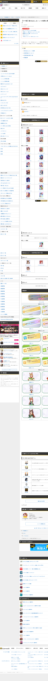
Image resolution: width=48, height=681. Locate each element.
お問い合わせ (35, 648)
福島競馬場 (3, 291)
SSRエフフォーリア (26, 36)
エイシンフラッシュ (41, 160)
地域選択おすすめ (4, 123)
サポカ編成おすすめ (4, 120)
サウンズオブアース (28, 190)
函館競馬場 (3, 288)
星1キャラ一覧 (3, 255)
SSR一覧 (2, 265)
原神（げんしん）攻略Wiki (15, 661)
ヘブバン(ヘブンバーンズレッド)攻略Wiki (35, 663)
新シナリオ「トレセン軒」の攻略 (7, 118)
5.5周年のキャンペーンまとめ (6, 76)
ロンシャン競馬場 (4, 314)
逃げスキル (31, 406)
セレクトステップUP (36, 32)
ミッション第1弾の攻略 (5, 78)
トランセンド (28, 168)
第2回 (2, 151)
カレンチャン (41, 143)
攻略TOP (3, 8)
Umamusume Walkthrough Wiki (7, 319)
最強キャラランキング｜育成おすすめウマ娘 (9, 175)
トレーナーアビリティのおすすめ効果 (29, 30)
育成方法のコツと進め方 (5, 180)
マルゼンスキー (41, 168)
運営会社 (41, 648)
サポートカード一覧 (4, 260)
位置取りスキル (31, 367)
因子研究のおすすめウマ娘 (5, 108)
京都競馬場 (3, 304)
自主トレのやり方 (4, 105)
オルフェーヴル (41, 183)
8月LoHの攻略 (3, 141)
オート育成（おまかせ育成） (6, 125)
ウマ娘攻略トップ (4, 66)
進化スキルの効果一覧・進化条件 (7, 278)
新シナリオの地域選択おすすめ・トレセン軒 (11, 28)
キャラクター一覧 (4, 229)
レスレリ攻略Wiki (14, 669)
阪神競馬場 (3, 306)
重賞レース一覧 (3, 283)
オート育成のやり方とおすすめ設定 (7, 188)
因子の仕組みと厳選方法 (5, 218)
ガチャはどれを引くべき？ (5, 183)
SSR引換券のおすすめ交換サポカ (7, 200)
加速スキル (31, 355)
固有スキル (31, 328)
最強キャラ (44, 8)
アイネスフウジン (41, 198)
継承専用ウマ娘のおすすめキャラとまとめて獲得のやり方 (11, 34)
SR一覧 (2, 268)
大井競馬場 (3, 311)
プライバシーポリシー (20, 648)
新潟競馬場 (3, 293)
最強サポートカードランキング (8, 37)
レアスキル (31, 316)
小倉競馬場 (3, 309)
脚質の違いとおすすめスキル (6, 224)
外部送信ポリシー (29, 648)
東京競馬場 (3, 296)
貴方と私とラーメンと (5, 136)
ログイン (46, 1)
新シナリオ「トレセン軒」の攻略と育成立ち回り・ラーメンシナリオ (11, 31)
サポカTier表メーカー (7, 40)
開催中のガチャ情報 (26, 33)
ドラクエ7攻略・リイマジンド (16, 654)
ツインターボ (41, 135)
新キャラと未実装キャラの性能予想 (7, 190)
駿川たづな (28, 135)
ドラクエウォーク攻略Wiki (15, 658)
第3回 (2, 154)
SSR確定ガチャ (3, 113)
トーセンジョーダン (28, 160)
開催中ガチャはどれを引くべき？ (7, 83)
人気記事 (4, 23)
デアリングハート (28, 153)
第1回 (2, 148)
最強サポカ (30, 32)
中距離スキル (31, 394)
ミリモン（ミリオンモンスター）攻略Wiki (35, 669)
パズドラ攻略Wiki (31, 657)
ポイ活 (28, 1)
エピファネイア (26, 35)
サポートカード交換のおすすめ (6, 193)
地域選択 (30, 8)
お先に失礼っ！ (26, 111)
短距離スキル (31, 382)
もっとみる (16, 43)
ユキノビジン (28, 143)
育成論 (16, 8)
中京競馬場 (3, 301)
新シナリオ (23, 8)
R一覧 (2, 270)
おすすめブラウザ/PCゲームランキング (10, 369)
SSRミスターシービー (35, 36)
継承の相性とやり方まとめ (5, 216)
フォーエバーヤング (41, 153)
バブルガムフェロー (41, 265)
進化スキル (3, 128)
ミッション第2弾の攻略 (5, 81)
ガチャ (10, 8)
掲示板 (14, 23)
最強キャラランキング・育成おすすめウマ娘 (11, 25)
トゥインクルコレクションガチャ (7, 110)
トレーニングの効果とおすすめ (6, 221)
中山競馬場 (3, 298)
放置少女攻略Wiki (14, 666)
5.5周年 (37, 8)
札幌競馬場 (3, 286)
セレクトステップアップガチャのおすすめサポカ (9, 97)
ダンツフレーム (28, 183)
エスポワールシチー (28, 175)
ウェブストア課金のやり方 (5, 203)
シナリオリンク (3, 131)
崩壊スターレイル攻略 (15, 657)
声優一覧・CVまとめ (4, 185)
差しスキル (31, 419)
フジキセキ (41, 175)
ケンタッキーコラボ (4, 102)
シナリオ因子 (3, 133)
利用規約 (12, 648)
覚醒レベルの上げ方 (4, 211)
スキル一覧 (3, 275)
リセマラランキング (34, 33)
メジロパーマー (41, 190)
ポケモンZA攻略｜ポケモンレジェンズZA (18, 652)
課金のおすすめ (3, 100)
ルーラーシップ (3, 94)
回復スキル (31, 343)
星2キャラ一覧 (3, 253)
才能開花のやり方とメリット (6, 213)
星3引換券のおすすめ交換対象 (6, 198)
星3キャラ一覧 (3, 234)
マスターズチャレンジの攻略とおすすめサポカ (9, 146)
